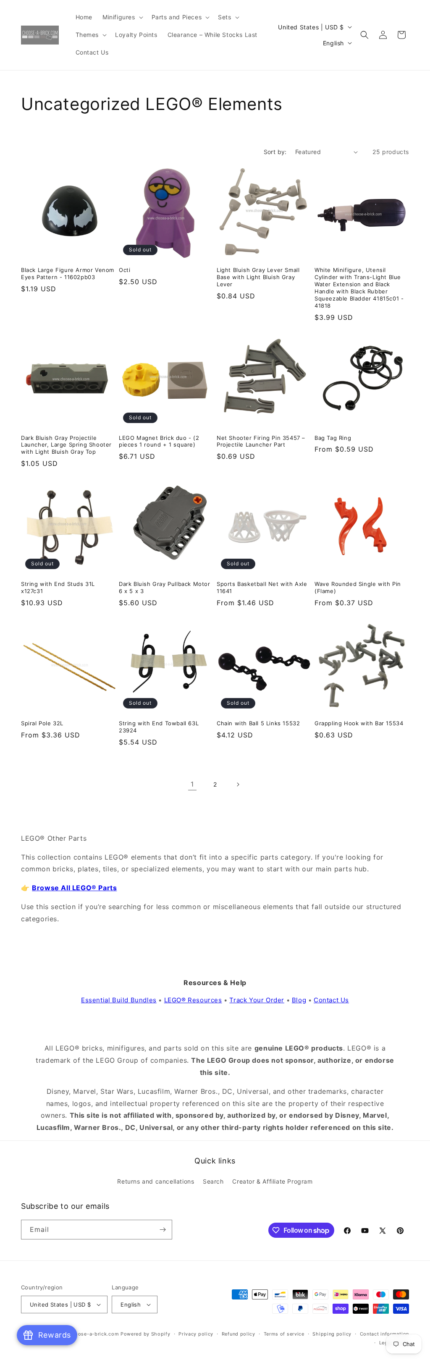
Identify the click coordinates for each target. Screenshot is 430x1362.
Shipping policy (331, 1334)
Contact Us (331, 1000)
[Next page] (237, 784)
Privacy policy (195, 1334)
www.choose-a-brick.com (87, 1334)
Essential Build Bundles (119, 1000)
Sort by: (275, 151)
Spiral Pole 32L (42, 723)
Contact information (384, 1334)
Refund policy (238, 1334)
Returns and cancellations (155, 1181)
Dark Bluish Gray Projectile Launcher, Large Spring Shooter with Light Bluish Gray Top (66, 444)
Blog (299, 1000)
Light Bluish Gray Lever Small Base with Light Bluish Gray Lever (258, 277)
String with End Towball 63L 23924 (159, 727)
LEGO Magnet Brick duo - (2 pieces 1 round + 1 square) (159, 441)
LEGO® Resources (193, 1000)
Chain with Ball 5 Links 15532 (258, 723)
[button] (122, 17)
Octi (124, 270)
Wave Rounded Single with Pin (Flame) (358, 587)
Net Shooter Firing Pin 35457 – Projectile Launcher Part (261, 441)
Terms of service (284, 1334)
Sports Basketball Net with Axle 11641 (262, 587)
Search (213, 1181)
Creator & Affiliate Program (272, 1181)
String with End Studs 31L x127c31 (58, 587)
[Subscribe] (162, 1229)
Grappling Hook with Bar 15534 (359, 723)
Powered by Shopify (145, 1334)
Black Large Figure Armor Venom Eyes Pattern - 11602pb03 (67, 273)
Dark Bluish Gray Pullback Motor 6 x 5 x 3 (164, 587)
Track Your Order (256, 1000)
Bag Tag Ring (333, 437)
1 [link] (192, 784)
